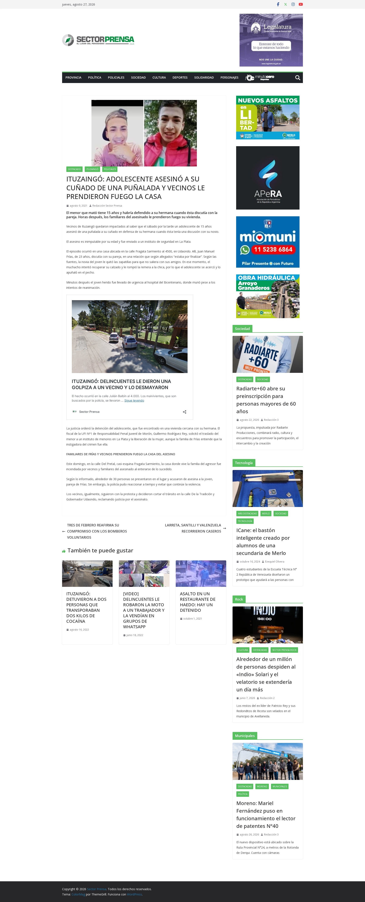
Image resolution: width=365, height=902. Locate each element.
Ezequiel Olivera (274, 561)
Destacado (74, 169)
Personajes (229, 77)
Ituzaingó (92, 169)
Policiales (116, 77)
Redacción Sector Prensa (107, 205)
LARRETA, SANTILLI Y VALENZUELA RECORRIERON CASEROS (193, 528)
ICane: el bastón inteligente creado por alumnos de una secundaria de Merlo (263, 541)
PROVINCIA (73, 77)
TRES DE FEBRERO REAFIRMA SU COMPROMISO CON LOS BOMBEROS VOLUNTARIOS (97, 531)
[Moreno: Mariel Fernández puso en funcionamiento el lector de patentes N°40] (268, 761)
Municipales (280, 786)
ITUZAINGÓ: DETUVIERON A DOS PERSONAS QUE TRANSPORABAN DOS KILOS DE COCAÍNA (86, 607)
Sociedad (138, 77)
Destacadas (245, 379)
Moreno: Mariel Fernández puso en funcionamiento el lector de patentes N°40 (266, 814)
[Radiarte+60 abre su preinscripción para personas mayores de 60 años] (268, 354)
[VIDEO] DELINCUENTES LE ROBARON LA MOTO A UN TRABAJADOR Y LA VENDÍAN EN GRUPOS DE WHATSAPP (144, 610)
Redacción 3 (271, 420)
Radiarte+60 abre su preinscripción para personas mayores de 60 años (266, 400)
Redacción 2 (267, 698)
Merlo (266, 513)
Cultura (159, 77)
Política (94, 77)
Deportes (180, 77)
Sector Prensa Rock (284, 650)
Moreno (262, 786)
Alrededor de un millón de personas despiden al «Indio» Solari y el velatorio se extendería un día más (266, 674)
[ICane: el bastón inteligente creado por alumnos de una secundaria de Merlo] (268, 488)
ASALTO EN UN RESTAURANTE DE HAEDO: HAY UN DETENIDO (197, 602)
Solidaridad (204, 77)
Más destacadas (247, 513)
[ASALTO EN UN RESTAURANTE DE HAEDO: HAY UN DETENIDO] (201, 563)
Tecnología (245, 521)
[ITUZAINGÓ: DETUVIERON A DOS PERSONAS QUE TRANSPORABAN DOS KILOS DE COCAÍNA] (87, 563)
